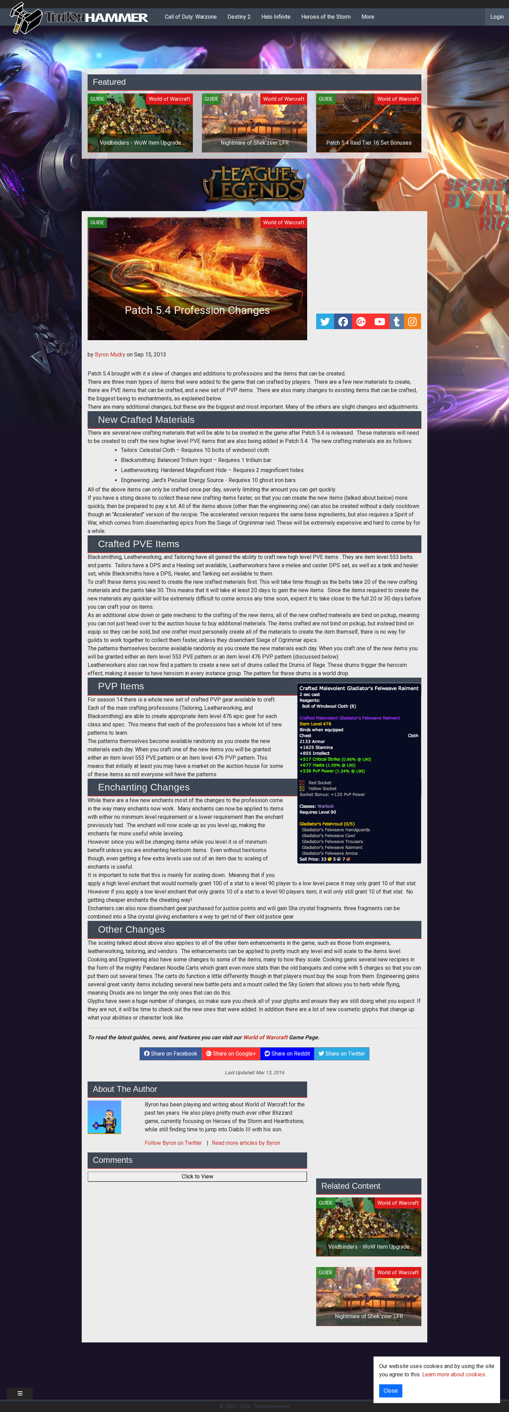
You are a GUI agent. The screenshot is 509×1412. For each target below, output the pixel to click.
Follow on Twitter (174, 1143)
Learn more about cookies (453, 1374)
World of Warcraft (265, 1037)
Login (497, 16)
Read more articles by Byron (246, 1143)
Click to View (197, 1176)
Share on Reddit (290, 1053)
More (367, 16)
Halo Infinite (276, 16)
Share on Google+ (234, 1053)
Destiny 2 (239, 16)
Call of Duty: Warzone (191, 16)
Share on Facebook (173, 1053)
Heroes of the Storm (326, 16)
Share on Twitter (344, 1053)
